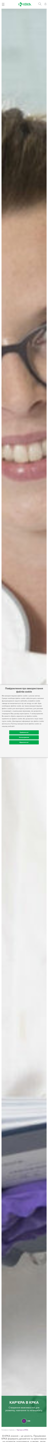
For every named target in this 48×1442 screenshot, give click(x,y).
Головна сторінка (8, 1430)
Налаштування (24, 737)
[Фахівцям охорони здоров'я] (45, 4)
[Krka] (25, 4)
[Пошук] (39, 4)
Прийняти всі (24, 732)
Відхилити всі (24, 742)
